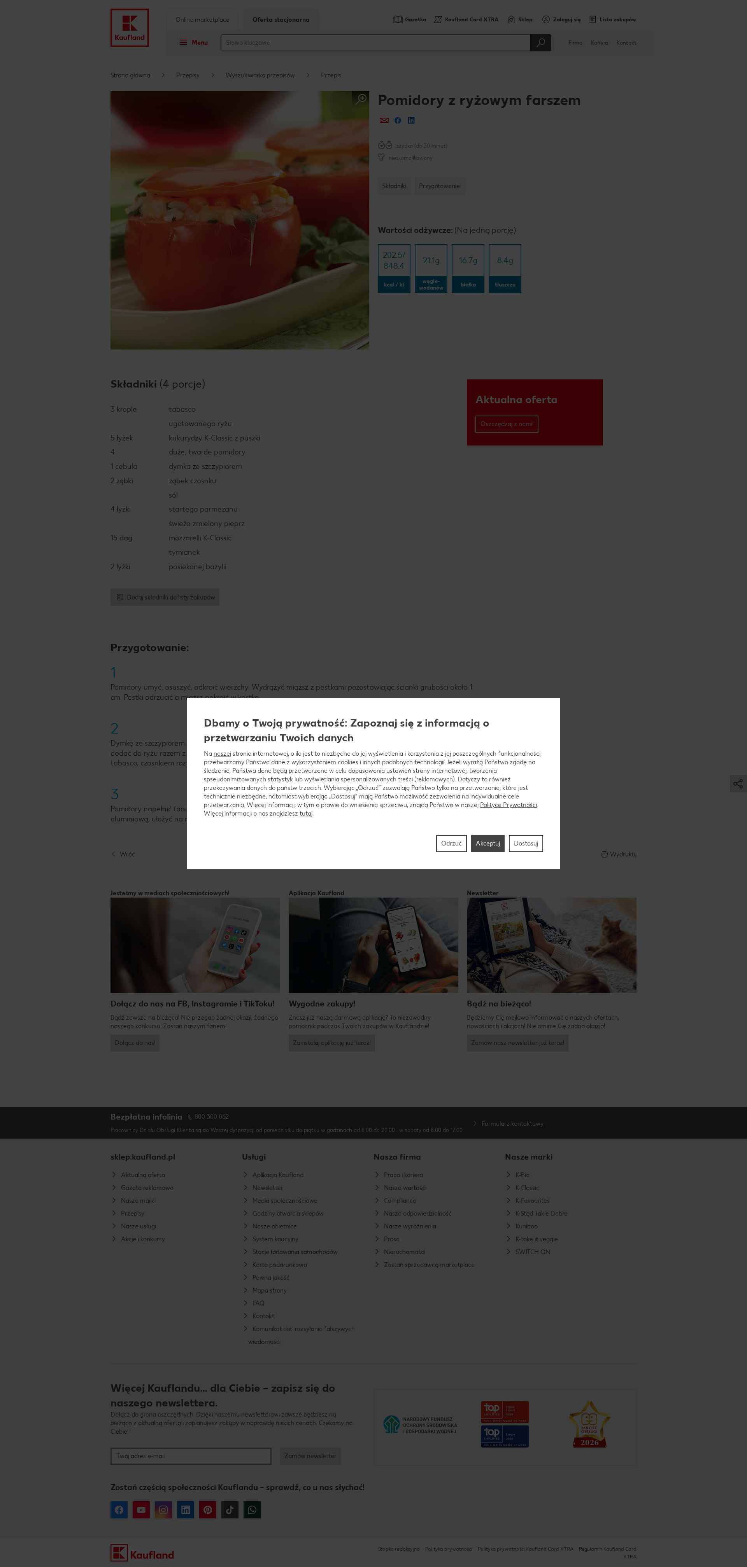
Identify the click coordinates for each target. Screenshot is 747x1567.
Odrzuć (451, 843)
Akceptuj (488, 843)
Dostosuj (526, 843)
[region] (373, 783)
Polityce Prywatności (508, 804)
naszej (222, 753)
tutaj (306, 813)
